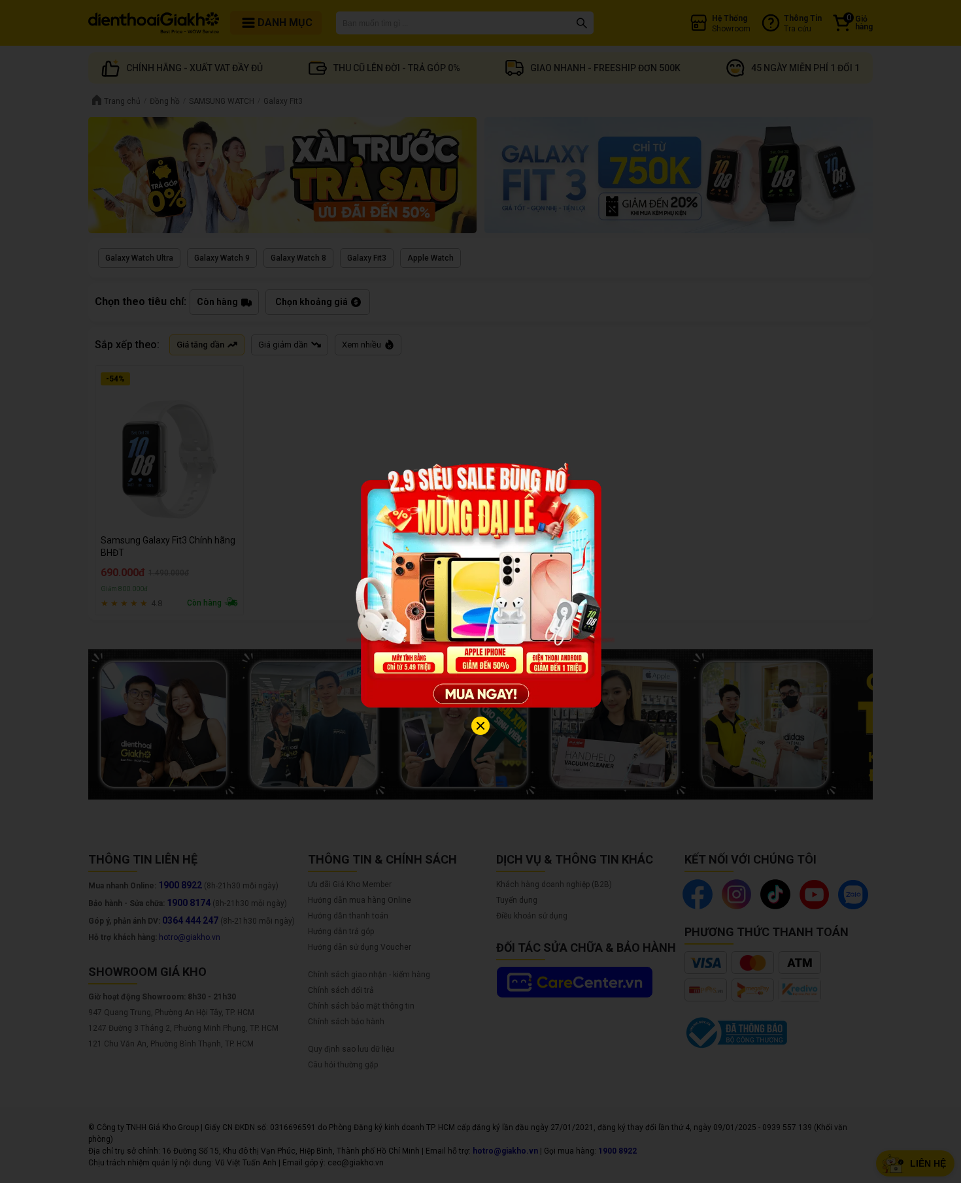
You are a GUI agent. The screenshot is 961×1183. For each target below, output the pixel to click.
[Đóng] (480, 726)
